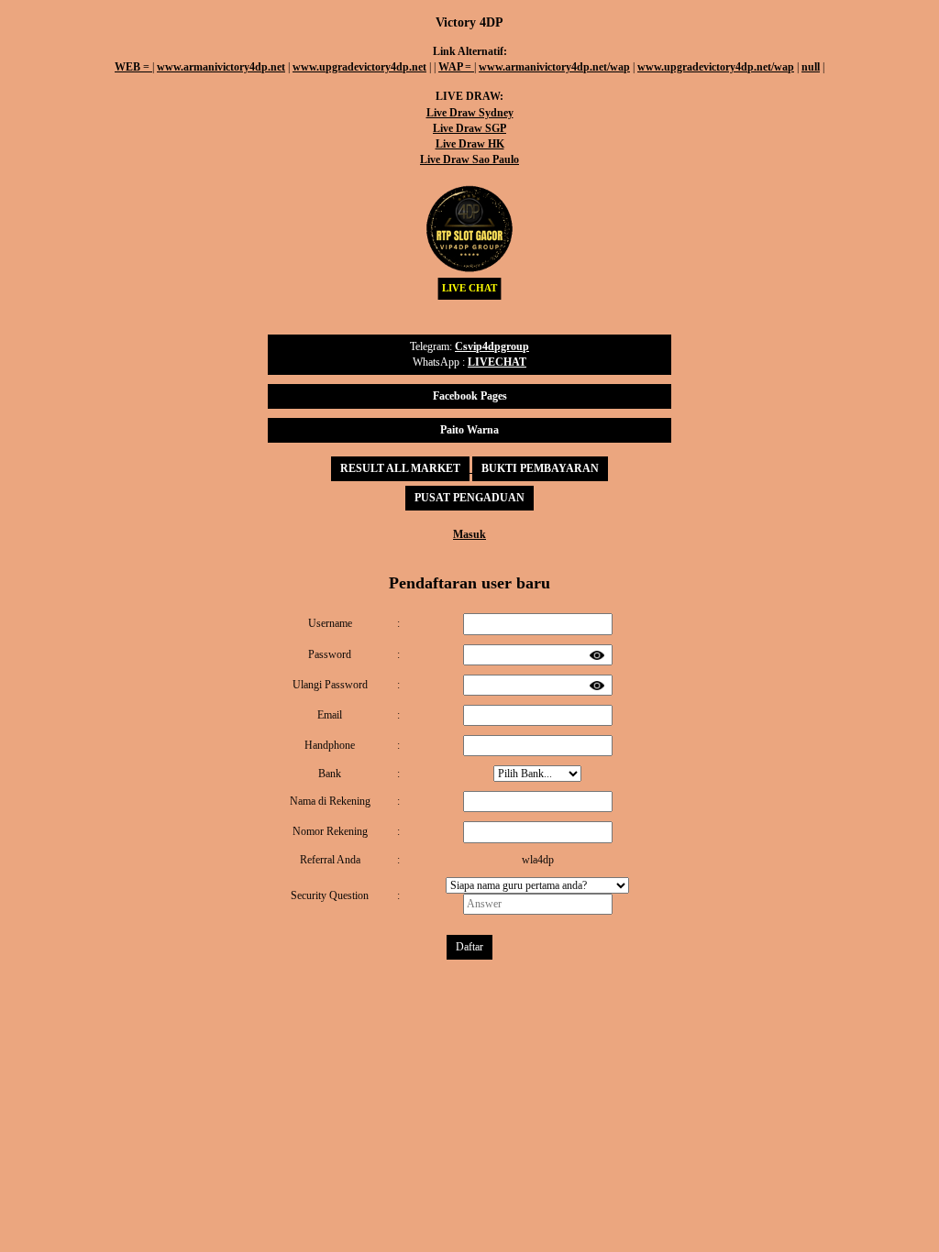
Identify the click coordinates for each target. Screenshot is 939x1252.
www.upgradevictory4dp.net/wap (715, 66)
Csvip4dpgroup (492, 346)
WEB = (133, 66)
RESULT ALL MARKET (400, 468)
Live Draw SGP (469, 128)
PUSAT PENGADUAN (469, 497)
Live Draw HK (470, 143)
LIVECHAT (497, 362)
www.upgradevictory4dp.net (359, 66)
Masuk (469, 534)
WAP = (456, 66)
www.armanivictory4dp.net (221, 66)
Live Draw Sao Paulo (469, 159)
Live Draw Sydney (470, 112)
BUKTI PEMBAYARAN (540, 468)
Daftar (469, 946)
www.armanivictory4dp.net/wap (554, 66)
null (810, 66)
